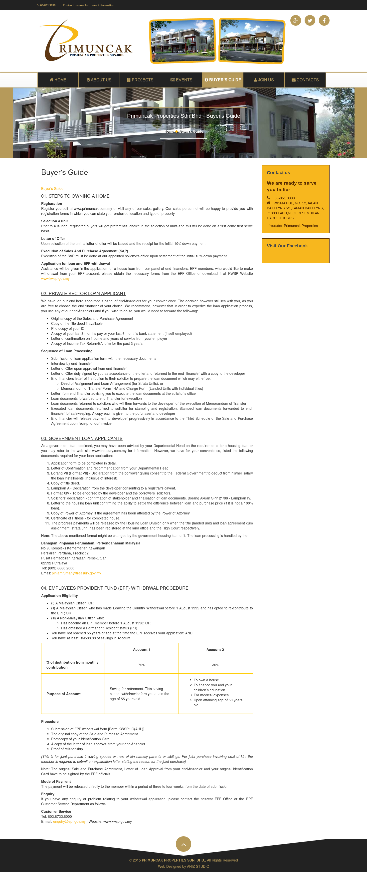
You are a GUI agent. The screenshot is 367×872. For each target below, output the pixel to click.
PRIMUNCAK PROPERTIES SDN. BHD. (173, 860)
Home (169, 131)
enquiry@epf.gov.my (69, 821)
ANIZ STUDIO (198, 866)
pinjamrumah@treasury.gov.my (76, 572)
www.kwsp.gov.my (55, 278)
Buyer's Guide (52, 188)
